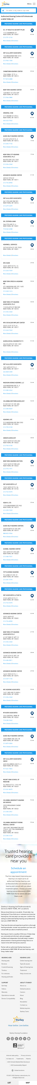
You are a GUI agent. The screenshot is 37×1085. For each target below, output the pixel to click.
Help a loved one (25, 973)
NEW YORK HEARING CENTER (12, 90)
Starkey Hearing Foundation (19, 1033)
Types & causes (25, 964)
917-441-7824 (7, 769)
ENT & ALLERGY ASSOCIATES (12, 53)
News (22, 995)
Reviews (4, 964)
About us (23, 985)
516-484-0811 (7, 660)
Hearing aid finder (7, 977)
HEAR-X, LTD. (7, 502)
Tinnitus (4, 970)
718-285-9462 (7, 720)
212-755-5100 (7, 427)
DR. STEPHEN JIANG (9, 221)
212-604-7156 (7, 143)
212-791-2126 (7, 37)
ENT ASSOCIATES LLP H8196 (12, 595)
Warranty (4, 992)
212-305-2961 (7, 811)
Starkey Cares (24, 1011)
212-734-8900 (7, 183)
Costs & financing (7, 967)
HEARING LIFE (7, 419)
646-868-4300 (7, 372)
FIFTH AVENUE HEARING (11, 572)
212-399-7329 (7, 510)
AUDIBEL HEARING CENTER (11, 549)
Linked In (24, 1038)
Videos (4, 989)
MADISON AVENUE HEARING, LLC (13, 382)
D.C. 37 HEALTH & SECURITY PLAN (13, 30)
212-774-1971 (7, 469)
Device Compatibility (8, 998)
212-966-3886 (7, 97)
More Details (7, 40)
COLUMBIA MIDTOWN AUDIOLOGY (13, 401)
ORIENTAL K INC (8, 113)
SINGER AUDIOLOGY (9, 438)
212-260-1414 (7, 291)
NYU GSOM (6, 263)
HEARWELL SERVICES (10, 244)
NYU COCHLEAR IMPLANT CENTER (14, 322)
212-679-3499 (7, 206)
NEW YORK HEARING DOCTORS (13, 461)
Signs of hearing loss (26, 967)
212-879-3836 (7, 743)
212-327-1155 (7, 679)
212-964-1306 (7, 60)
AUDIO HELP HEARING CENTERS (13, 136)
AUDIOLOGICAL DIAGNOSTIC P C (13, 341)
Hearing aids (5, 960)
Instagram (12, 1038)
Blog (21, 998)
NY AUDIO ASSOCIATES (10, 713)
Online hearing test (26, 960)
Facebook (8, 1038)
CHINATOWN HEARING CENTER (13, 71)
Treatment (23, 970)
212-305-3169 (7, 835)
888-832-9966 (7, 533)
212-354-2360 (7, 164)
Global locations (25, 989)
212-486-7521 (7, 556)
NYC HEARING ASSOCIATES (11, 689)
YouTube (20, 1038)
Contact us (23, 1005)
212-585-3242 (7, 390)
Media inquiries (25, 1008)
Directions (15, 40)
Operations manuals (8, 995)
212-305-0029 (7, 409)
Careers (22, 992)
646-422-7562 (7, 120)
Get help (4, 985)
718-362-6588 (7, 229)
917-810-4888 (7, 79)
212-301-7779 (7, 579)
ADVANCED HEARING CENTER (12, 175)
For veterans (6, 973)
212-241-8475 (7, 789)
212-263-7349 (7, 270)
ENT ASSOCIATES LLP (10, 484)
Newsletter (23, 1002)
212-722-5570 (7, 492)
